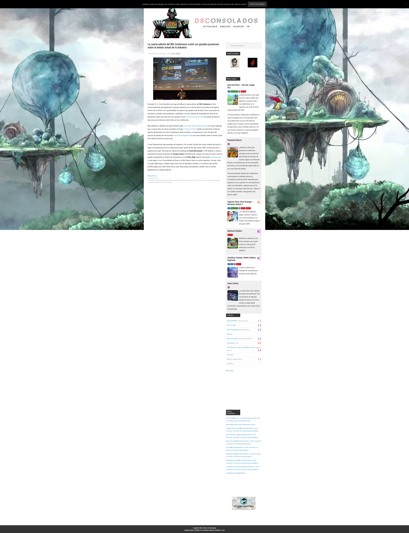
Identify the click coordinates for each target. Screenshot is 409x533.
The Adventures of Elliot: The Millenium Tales (240, 347)
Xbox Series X (234, 91)
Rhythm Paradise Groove (234, 339)
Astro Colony (232, 283)
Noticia (157, 178)
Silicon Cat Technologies (209, 528)
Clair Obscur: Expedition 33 (180, 180)
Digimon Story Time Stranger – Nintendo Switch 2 (240, 203)
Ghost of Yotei (198, 180)
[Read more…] (152, 176)
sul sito (228, 447)
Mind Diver (210, 180)
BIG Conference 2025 (160, 180)
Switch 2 (243, 91)
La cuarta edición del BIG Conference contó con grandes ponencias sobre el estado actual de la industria (183, 46)
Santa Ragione (215, 157)
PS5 (229, 91)
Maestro (243, 473)
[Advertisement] (244, 390)
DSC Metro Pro (198, 530)
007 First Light (231, 325)
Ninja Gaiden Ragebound (182, 135)
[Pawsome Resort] (233, 152)
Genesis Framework (209, 530)
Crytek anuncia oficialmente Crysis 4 (244, 424)
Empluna (229, 334)
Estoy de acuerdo (257, 4)
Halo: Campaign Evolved (234, 330)
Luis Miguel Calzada (232, 473)
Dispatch (191, 180)
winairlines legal (231, 454)
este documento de (195, 117)
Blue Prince (170, 180)
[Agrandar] (214, 60)
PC (239, 91)
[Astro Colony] (233, 296)
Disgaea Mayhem (232, 321)
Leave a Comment (175, 54)
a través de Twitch (189, 129)
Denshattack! (231, 343)
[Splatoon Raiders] (233, 243)
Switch (243, 208)
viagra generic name (232, 460)
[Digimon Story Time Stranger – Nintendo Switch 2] (233, 217)
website (228, 424)
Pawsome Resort (234, 140)
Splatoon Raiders (234, 231)
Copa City (230, 364)
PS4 (229, 264)
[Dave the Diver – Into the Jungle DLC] (233, 100)
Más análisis (230, 371)
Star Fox (229, 359)
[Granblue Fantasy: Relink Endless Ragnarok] (233, 273)
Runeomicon (157, 182)
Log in (223, 530)
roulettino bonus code (233, 428)
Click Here (229, 418)
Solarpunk (230, 355)
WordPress (218, 530)
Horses (205, 180)
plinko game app (231, 441)
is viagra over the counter (234, 467)
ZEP (171, 182)
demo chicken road (232, 435)
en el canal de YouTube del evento (196, 126)
